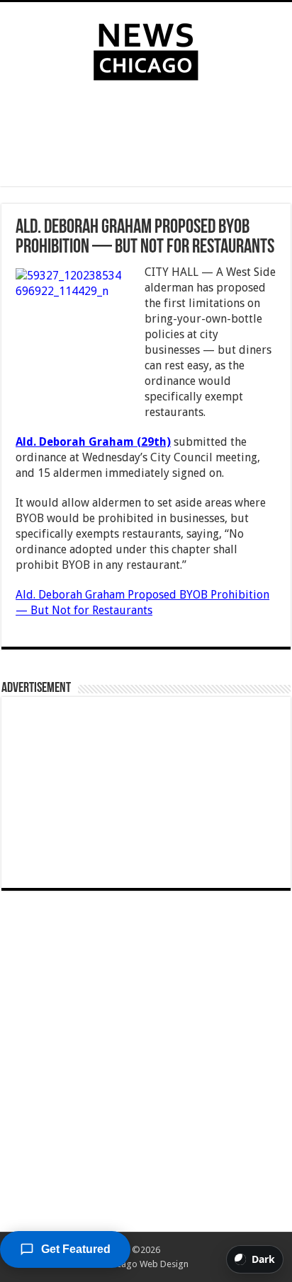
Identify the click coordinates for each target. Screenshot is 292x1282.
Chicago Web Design (146, 1264)
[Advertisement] (146, 136)
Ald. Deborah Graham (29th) (93, 442)
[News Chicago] (146, 49)
